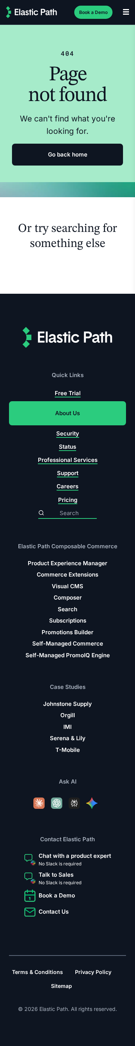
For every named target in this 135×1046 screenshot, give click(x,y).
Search (67, 608)
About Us (67, 413)
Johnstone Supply (67, 703)
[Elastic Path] (31, 12)
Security (67, 433)
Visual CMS (67, 585)
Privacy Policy (93, 972)
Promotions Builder (67, 631)
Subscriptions (67, 620)
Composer (68, 597)
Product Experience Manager (67, 562)
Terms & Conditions (37, 972)
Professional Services (68, 459)
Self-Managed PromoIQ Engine (68, 654)
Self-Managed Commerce (67, 643)
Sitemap (61, 986)
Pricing (67, 499)
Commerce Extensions (67, 574)
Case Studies (68, 686)
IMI (67, 726)
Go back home (67, 154)
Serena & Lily (68, 738)
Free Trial (68, 393)
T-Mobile (68, 749)
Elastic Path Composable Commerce (67, 546)
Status (67, 446)
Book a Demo (93, 12)
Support (67, 473)
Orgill (67, 715)
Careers (67, 486)
